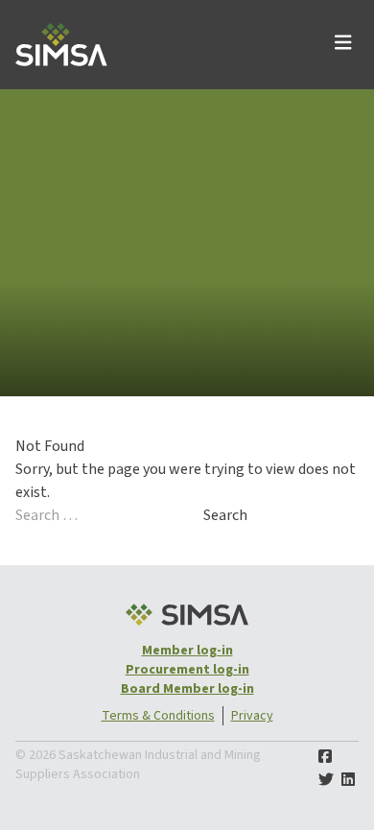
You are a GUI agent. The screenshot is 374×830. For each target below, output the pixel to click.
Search (225, 515)
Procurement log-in (187, 669)
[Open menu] (343, 44)
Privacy (252, 715)
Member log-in (187, 650)
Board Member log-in (187, 689)
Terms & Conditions (158, 715)
